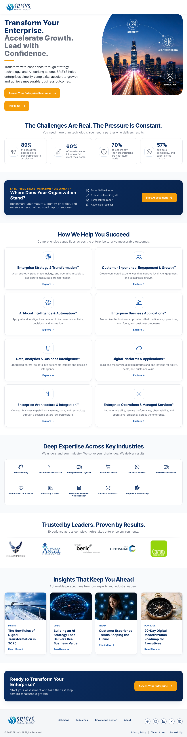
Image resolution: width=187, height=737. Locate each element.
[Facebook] (147, 721)
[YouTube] (180, 721)
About (127, 720)
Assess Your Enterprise (153, 686)
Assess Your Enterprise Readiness (29, 93)
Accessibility (176, 732)
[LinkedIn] (164, 721)
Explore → (48, 284)
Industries (82, 720)
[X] (172, 721)
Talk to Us (14, 105)
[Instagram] (156, 721)
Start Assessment (157, 197)
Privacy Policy (138, 732)
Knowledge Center (106, 720)
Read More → (16, 649)
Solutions (63, 720)
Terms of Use (158, 732)
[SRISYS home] (20, 7)
